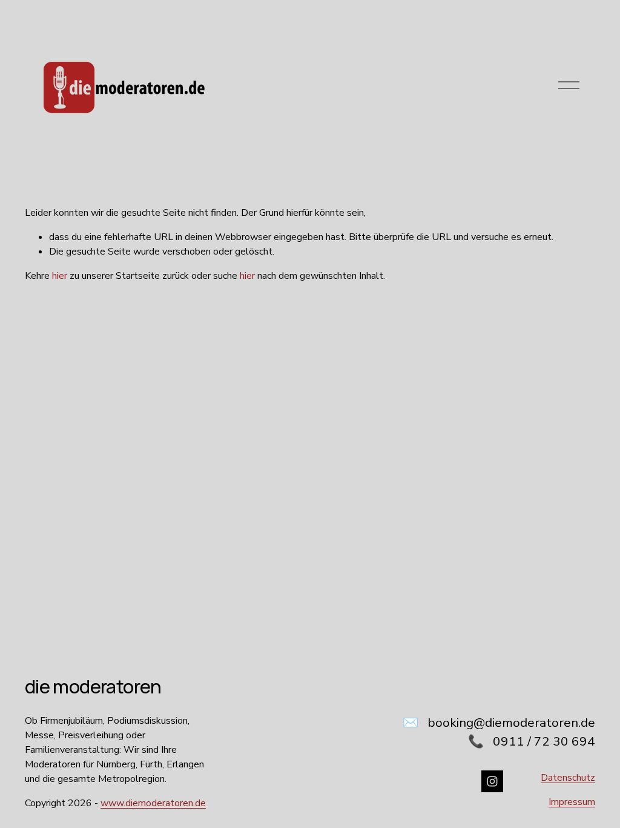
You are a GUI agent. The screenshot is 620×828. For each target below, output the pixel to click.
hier (59, 275)
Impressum (572, 802)
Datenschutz (568, 777)
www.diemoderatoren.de (153, 803)
